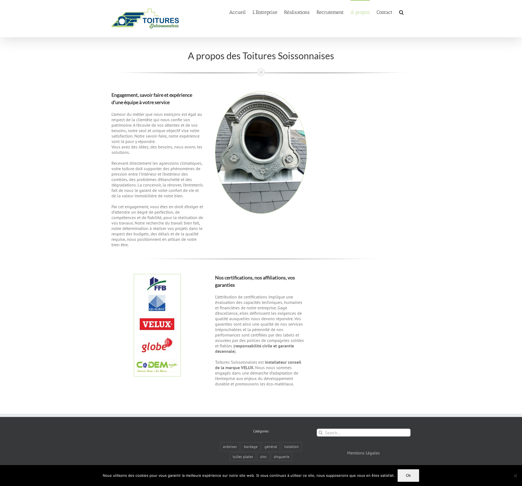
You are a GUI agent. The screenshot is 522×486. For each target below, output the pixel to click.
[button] (401, 11)
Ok (408, 475)
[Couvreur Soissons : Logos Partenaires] (157, 276)
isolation (291, 446)
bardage (250, 446)
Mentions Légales (363, 453)
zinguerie (281, 456)
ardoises (230, 446)
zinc (263, 456)
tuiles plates (243, 456)
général (271, 446)
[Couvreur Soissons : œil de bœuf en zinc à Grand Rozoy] (260, 93)
